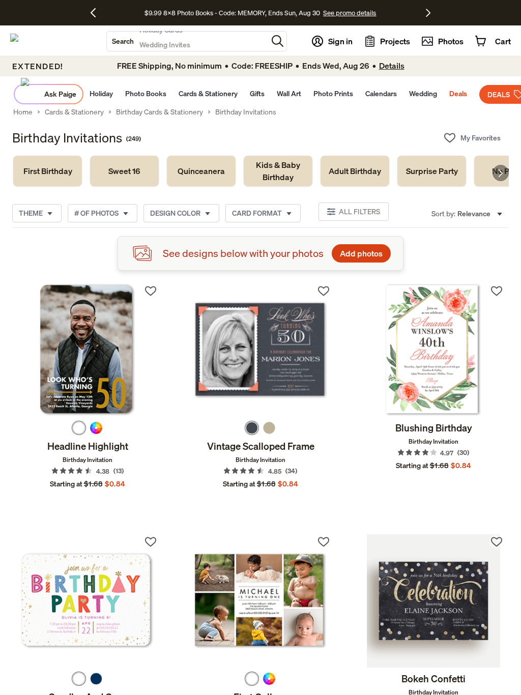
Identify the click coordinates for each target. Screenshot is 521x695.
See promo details (349, 12)
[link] (47, 171)
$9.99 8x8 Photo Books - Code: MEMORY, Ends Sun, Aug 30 (232, 12)
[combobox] (187, 41)
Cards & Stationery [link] (74, 111)
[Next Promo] (428, 13)
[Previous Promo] (97, 12)
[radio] (79, 428)
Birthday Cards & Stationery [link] (159, 111)
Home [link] (23, 111)
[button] (277, 41)
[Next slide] (501, 173)
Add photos (361, 253)
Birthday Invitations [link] (245, 111)
